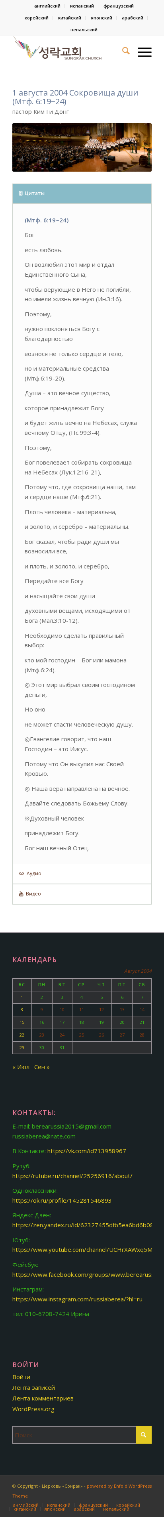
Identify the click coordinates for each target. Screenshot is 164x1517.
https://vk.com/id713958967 (86, 1151)
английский (47, 6)
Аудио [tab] (34, 873)
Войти (21, 1377)
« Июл (20, 1067)
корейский (37, 18)
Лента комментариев (43, 1398)
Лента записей (33, 1387)
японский (101, 18)
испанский (82, 6)
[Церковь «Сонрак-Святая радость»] (68, 52)
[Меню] (141, 52)
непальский (84, 30)
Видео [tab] (33, 893)
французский (118, 6)
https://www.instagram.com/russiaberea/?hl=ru (77, 1299)
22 (22, 1035)
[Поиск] (122, 52)
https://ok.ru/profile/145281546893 (62, 1200)
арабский (132, 18)
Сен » (42, 1067)
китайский (69, 18)
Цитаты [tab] (35, 193)
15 (22, 1022)
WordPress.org (33, 1409)
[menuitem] (47, 6)
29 (22, 1047)
